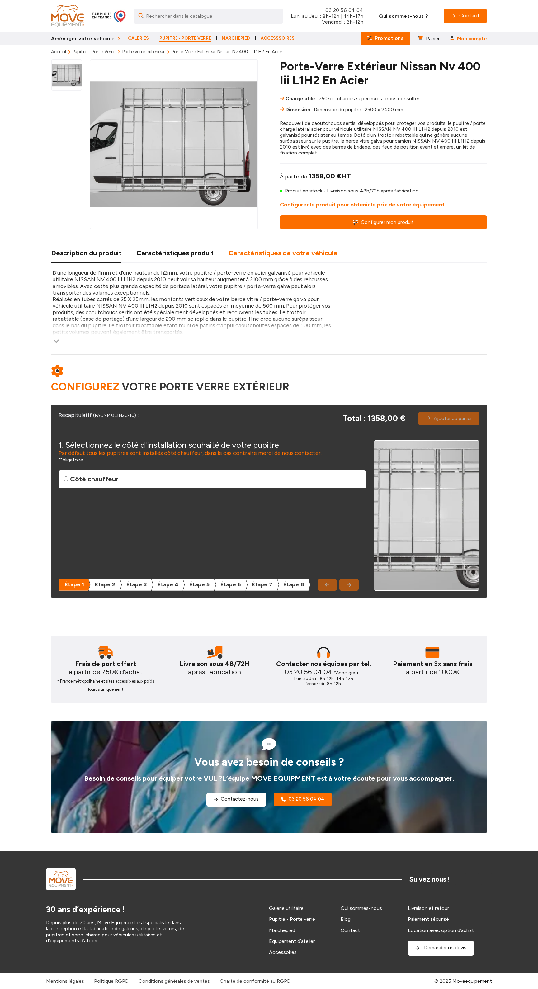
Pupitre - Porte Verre (93, 51)
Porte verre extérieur (143, 51)
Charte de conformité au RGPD (255, 981)
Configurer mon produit (387, 222)
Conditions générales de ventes (174, 981)
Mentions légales (65, 981)
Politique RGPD (111, 981)
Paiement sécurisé (428, 919)
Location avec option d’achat (441, 930)
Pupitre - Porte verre (292, 919)
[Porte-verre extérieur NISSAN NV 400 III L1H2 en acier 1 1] (174, 144)
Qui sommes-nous (361, 908)
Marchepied (282, 930)
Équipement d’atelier (292, 941)
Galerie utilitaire (286, 908)
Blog (346, 919)
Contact (350, 930)
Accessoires (283, 952)
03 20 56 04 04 (344, 10)
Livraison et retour (428, 908)
